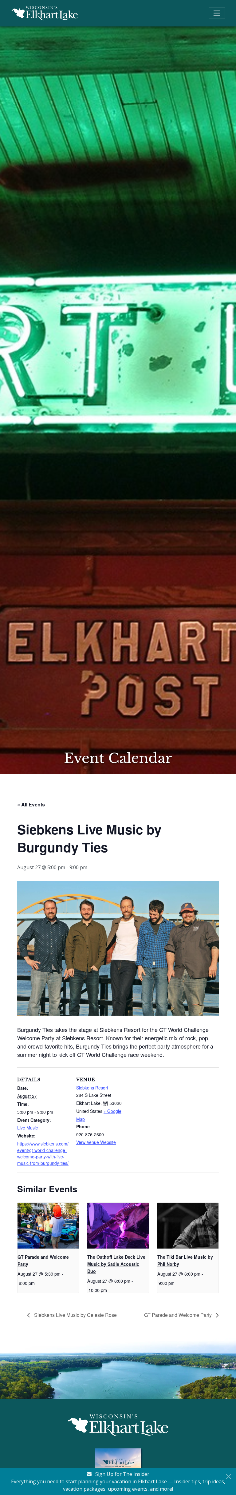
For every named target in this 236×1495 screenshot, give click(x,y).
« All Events (31, 804)
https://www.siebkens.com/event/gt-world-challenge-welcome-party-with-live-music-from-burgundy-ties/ (43, 1153)
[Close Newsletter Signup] (228, 1476)
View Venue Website (96, 1142)
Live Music (27, 1128)
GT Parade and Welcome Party (178, 1314)
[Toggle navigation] (217, 13)
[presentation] (48, 1226)
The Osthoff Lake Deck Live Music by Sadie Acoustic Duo (116, 1264)
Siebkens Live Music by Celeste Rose (75, 1314)
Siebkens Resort (92, 1088)
